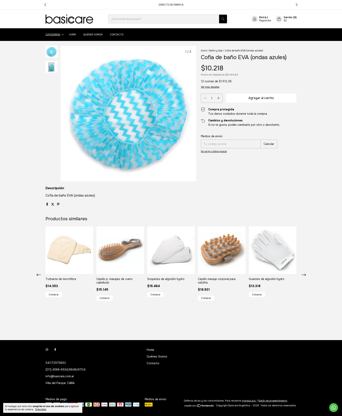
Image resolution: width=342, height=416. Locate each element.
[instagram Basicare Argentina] (47, 350)
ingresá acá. (249, 400)
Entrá (262, 17)
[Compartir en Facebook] (47, 204)
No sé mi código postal (214, 151)
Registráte (265, 20)
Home (72, 34)
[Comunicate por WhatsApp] (333, 407)
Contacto (116, 34)
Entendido (40, 409)
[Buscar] (223, 19)
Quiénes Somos (93, 34)
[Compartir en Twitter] (53, 204)
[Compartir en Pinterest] (58, 204)
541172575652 (56, 363)
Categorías (53, 34)
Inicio (204, 50)
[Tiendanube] (199, 406)
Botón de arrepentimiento (272, 400)
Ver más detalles (210, 87)
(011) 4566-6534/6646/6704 (66, 369)
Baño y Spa (215, 50)
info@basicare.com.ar (60, 376)
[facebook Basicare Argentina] (55, 350)
